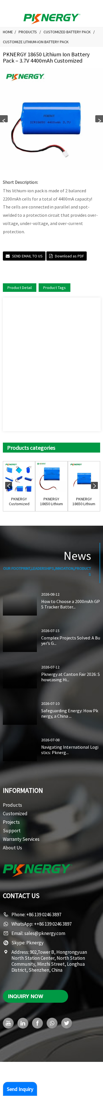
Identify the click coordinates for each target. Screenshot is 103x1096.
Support (12, 830)
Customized (15, 813)
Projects (11, 822)
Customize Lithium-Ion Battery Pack (36, 41)
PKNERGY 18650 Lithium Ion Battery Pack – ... (51, 501)
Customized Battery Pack (67, 31)
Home (8, 31)
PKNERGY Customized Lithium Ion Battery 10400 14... (19, 501)
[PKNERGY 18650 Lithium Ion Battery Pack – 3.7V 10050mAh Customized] (51, 477)
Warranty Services (21, 839)
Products (28, 31)
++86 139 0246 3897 (53, 924)
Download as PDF (69, 256)
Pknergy (34, 943)
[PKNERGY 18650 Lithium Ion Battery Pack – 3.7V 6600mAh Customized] (84, 477)
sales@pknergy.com (44, 933)
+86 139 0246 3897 (43, 914)
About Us (12, 848)
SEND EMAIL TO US (27, 256)
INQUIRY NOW (25, 996)
